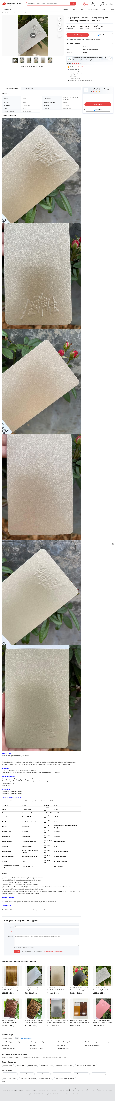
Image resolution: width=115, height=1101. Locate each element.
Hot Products (13, 1088)
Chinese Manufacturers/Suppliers (36, 1088)
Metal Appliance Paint (47, 1065)
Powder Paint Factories (9, 1074)
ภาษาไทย (87, 1090)
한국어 (72, 1090)
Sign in (111, 5)
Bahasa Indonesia (107, 1090)
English (15, 1090)
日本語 (77, 1090)
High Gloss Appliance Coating (64, 1065)
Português (27, 1090)
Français (34, 1090)
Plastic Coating (32, 1065)
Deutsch (54, 1090)
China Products (22, 1088)
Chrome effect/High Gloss (65, 1042)
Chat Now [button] (103, 35)
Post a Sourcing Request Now (53, 952)
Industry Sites (69, 1088)
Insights (103, 1088)
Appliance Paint (27, 12)
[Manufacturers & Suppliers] (11, 4)
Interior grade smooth (36, 1048)
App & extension (92, 9)
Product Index (88, 1088)
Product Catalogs (27, 1038)
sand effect (33, 1045)
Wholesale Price (60, 1088)
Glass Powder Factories (26, 1074)
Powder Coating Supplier (81, 1074)
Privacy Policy (84, 1094)
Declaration (76, 1094)
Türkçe (92, 1090)
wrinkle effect (5, 1045)
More (3, 1081)
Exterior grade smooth (64, 1048)
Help (82, 9)
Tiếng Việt (98, 1090)
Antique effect (61, 1045)
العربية (67, 1090)
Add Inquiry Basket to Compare (33, 66)
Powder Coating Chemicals (28, 1078)
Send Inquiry (78, 35)
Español (21, 1090)
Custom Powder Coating (99, 1074)
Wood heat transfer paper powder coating (97, 1042)
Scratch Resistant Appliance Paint (86, 1065)
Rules (112, 9)
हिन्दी (82, 1090)
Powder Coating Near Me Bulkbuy (65, 1078)
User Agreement (67, 1094)
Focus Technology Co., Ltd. (45, 1094)
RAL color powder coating (37, 1042)
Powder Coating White (45, 1078)
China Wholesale (50, 1088)
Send (17, 951)
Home (3, 12)
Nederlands (61, 1090)
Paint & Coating (17, 12)
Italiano (48, 1090)
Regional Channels (78, 1088)
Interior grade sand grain (9, 1048)
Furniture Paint (20, 1065)
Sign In (69, 80)
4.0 (91, 91)
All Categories (8, 9)
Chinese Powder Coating (10, 1078)
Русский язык (41, 1090)
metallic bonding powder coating (11, 1042)
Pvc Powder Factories (43, 1074)
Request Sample (95, 39)
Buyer (73, 9)
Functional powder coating (92, 1045)
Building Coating (7, 1065)
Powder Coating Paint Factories (62, 1074)
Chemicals (9, 12)
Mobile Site (96, 1088)
